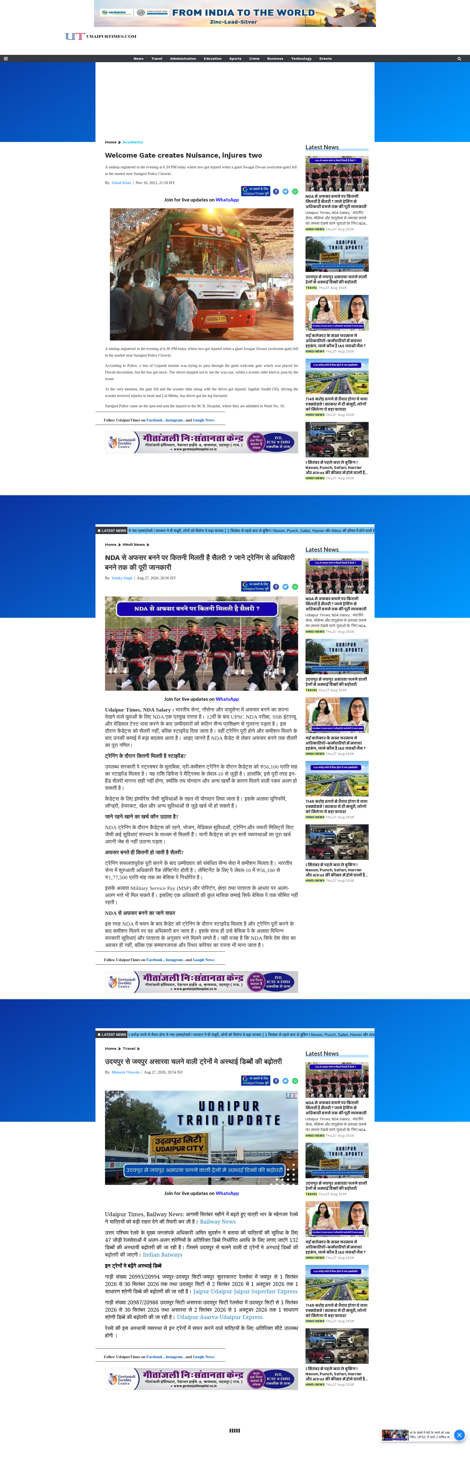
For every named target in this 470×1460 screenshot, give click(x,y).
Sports (235, 58)
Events (325, 58)
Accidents (133, 142)
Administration (183, 58)
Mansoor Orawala (126, 1072)
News (138, 58)
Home (111, 142)
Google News (203, 420)
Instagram (174, 420)
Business (275, 58)
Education (213, 58)
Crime (254, 58)
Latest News (322, 147)
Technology (301, 58)
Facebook (154, 420)
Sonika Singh (122, 578)
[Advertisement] (235, 96)
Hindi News (134, 544)
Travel (156, 58)
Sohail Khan (121, 183)
